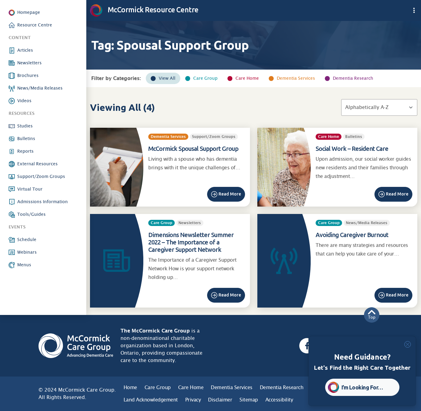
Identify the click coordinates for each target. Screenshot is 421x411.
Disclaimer (220, 400)
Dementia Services (296, 78)
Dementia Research (353, 78)
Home (130, 387)
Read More (230, 193)
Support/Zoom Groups (41, 176)
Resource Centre (34, 24)
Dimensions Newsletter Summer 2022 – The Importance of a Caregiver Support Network (191, 242)
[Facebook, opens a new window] (307, 345)
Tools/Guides (31, 214)
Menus (24, 264)
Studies (25, 125)
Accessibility (279, 400)
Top (371, 317)
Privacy (193, 400)
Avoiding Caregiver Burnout (352, 234)
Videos (24, 100)
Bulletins (26, 138)
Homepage (28, 12)
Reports (25, 151)
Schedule (26, 239)
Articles (25, 50)
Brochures (28, 75)
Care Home (247, 78)
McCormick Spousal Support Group (193, 148)
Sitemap (248, 400)
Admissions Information (42, 201)
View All (167, 78)
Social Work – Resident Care (352, 148)
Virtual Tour (30, 189)
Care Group (205, 78)
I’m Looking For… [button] (362, 387)
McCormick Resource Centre (152, 10)
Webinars (27, 252)
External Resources (37, 163)
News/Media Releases (40, 88)
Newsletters (29, 62)
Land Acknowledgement (151, 400)
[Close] (407, 344)
